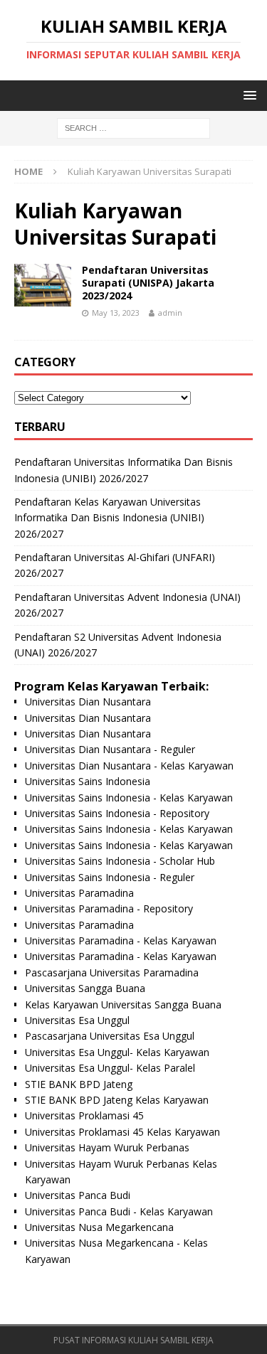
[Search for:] (133, 127)
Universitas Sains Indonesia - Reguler (109, 877)
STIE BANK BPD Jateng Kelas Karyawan (117, 1100)
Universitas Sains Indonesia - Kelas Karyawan (129, 797)
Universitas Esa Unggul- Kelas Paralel (110, 1068)
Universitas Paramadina (79, 893)
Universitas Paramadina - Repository (109, 908)
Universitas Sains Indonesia (87, 781)
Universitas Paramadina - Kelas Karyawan (120, 940)
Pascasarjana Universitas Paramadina (112, 972)
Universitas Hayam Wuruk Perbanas (107, 1147)
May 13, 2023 (116, 312)
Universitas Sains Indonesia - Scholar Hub (120, 861)
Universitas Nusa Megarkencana (99, 1227)
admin (170, 312)
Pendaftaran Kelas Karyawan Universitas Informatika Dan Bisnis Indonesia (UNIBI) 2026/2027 (109, 517)
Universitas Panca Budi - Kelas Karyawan (119, 1211)
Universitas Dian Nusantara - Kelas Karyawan (129, 765)
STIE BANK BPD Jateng (78, 1084)
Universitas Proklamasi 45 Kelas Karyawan (122, 1132)
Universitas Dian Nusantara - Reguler (110, 749)
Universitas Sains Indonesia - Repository (117, 813)
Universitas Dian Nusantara (88, 701)
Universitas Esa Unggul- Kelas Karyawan (117, 1052)
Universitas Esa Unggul (77, 1020)
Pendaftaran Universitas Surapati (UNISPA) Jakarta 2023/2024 (148, 282)
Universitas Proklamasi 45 (84, 1115)
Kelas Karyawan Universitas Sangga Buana (123, 1004)
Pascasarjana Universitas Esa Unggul (109, 1036)
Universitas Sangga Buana (85, 988)
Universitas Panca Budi (77, 1195)
